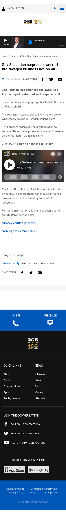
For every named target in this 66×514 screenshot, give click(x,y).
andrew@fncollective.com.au (19, 231)
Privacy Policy (16, 492)
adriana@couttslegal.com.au (19, 223)
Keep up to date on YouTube (28, 442)
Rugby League (12, 398)
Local (35, 263)
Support (34, 492)
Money (39, 392)
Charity (24, 263)
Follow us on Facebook (25, 424)
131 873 (55, 8)
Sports (8, 392)
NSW (21, 56)
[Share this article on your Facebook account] (42, 79)
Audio (7, 380)
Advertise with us (15, 488)
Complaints (51, 492)
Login (11, 8)
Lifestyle (40, 398)
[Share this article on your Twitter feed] (51, 79)
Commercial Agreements (44, 488)
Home (5, 56)
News (13, 56)
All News (40, 374)
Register (21, 8)
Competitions (12, 386)
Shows (8, 374)
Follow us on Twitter (25, 433)
